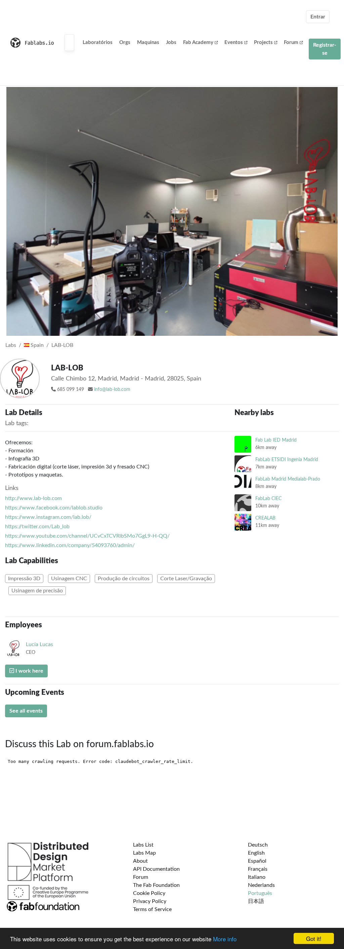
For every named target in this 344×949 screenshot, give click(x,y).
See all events (26, 711)
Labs (10, 345)
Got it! (313, 938)
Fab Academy (198, 42)
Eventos (233, 42)
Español (257, 861)
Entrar (317, 16)
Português (260, 893)
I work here (28, 671)
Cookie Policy (149, 893)
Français (257, 869)
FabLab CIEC (268, 498)
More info (224, 939)
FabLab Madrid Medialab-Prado (287, 479)
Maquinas (148, 42)
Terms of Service (152, 909)
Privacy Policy (149, 901)
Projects (263, 42)
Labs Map (144, 853)
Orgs (124, 42)
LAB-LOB (62, 345)
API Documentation (156, 869)
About (140, 861)
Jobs (171, 42)
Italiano (256, 877)
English (256, 853)
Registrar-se (324, 49)
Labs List (143, 845)
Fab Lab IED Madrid (276, 440)
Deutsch (258, 845)
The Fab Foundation (156, 885)
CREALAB (265, 518)
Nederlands (261, 885)
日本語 (256, 901)
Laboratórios (98, 42)
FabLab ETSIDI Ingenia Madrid (286, 459)
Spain (36, 345)
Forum (291, 42)
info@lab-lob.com (112, 389)
